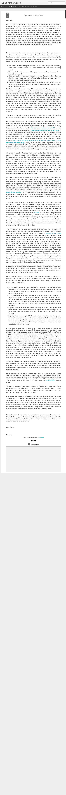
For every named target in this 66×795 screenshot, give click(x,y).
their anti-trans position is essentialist (43, 128)
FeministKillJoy (50, 380)
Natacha (41, 437)
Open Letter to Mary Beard (33, 15)
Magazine (13, 6)
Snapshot (29, 6)
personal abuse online (53, 233)
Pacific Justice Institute (13, 192)
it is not (36, 212)
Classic (2, 6)
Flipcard (8, 6)
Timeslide (35, 6)
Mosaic (19, 6)
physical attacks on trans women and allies (45, 130)
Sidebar (24, 6)
